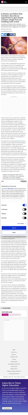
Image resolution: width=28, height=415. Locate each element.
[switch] (24, 209)
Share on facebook (11, 34)
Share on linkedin (5, 34)
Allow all (14, 227)
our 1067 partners (10, 188)
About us (14, 354)
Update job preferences (14, 314)
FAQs (14, 349)
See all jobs (5, 314)
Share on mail (14, 34)
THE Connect (14, 366)
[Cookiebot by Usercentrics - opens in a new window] (20, 181)
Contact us (14, 352)
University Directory (14, 373)
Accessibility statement (14, 364)
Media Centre (14, 369)
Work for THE (14, 357)
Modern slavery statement (14, 371)
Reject (14, 232)
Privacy (14, 359)
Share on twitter (8, 34)
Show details (21, 223)
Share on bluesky (2, 34)
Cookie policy (14, 361)
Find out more (7, 408)
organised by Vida (19, 141)
